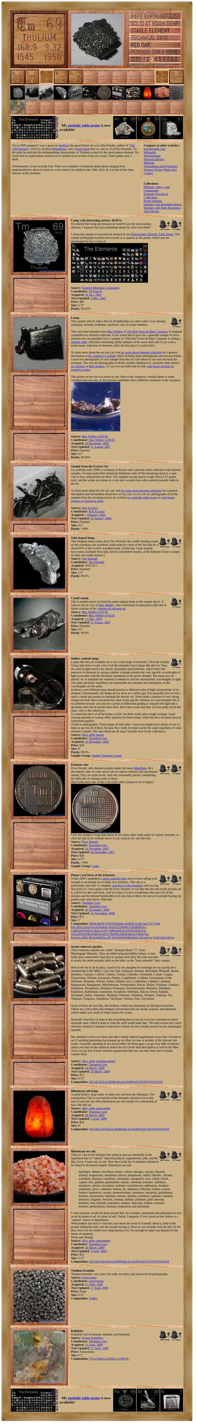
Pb (111, 934)
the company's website (102, 356)
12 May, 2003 (93, 619)
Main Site (170, 169)
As (97, 927)
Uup (155, 937)
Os (92, 934)
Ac (134, 934)
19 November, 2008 (97, 909)
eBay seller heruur (93, 734)
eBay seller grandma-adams (98, 1061)
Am (76, 937)
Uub (139, 937)
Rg (135, 937)
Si (128, 923)
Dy (133, 930)
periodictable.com (154, 149)
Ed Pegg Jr (95, 291)
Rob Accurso (90, 508)
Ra (130, 934)
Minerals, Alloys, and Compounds (157, 188)
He (93, 923)
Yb (73, 934)
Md (99, 937)
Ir (95, 934)
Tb (129, 930)
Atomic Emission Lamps (107, 755)
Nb (122, 927)
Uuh (161, 937)
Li (96, 923)
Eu (122, 930)
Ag (144, 927)
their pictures (97, 366)
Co (76, 927)
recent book (82, 149)
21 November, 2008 (103, 913)
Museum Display (154, 159)
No (103, 937)
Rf (109, 937)
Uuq (149, 937)
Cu (82, 927)
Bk (85, 937)
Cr (154, 923)
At (121, 934)
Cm (81, 937)
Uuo (171, 937)
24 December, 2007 (97, 848)
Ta (83, 934)
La (99, 930)
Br (103, 927)
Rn (124, 934)
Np (147, 934)
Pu (72, 937)
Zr (119, 927)
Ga (90, 927)
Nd (110, 930)
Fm (95, 937)
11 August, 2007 (101, 446)
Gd (126, 930)
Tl (108, 934)
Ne (114, 923)
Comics (148, 173)
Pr (106, 930)
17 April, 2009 (94, 1284)
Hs (124, 937)
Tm (144, 930)
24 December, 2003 (97, 741)
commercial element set (111, 608)
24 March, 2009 (94, 1068)
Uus (166, 937)
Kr (106, 927)
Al (125, 923)
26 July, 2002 (93, 294)
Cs (93, 930)
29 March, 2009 (100, 1071)
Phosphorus (59, 149)
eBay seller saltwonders (96, 1108)
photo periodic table (115, 878)
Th (137, 934)
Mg (121, 923)
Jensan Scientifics (92, 1337)
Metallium (140, 768)
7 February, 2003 (95, 515)
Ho (137, 930)
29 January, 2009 (101, 518)
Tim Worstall (89, 558)
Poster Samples (153, 201)
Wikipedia (150, 152)
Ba (96, 930)
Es (91, 937)
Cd (73, 930)
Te (85, 930)
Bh (121, 937)
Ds (131, 937)
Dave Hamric (90, 841)
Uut (144, 937)
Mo (126, 927)
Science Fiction (153, 169)
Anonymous (89, 1277)
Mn (158, 923)
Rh (137, 927)
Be (99, 923)
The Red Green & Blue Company (147, 331)
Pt (97, 934)
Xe (89, 930)
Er (140, 930)
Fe (72, 927)
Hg (105, 934)
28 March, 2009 (94, 1115)
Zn (86, 927)
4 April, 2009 (99, 1251)
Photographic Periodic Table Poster (152, 234)
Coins (95, 866)
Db (114, 937)
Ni (79, 927)
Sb (82, 930)
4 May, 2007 (98, 298)
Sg (117, 937)
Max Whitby (115, 331)
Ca (143, 923)
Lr (106, 937)
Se (100, 927)
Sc (146, 923)
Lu (76, 934)
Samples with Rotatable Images (163, 204)
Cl (134, 923)
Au (101, 934)
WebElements (152, 155)
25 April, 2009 (94, 1344)
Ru (133, 927)
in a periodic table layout (142, 497)
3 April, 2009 (99, 1118)
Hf (80, 934)
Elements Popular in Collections (156, 195)
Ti (149, 923)
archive (63, 145)
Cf (88, 937)
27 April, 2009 (99, 1348)
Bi (114, 934)
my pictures (78, 366)
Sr (114, 927)
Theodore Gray (98, 738)
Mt (128, 937)
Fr (127, 934)
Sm (118, 930)
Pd (140, 927)
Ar (137, 923)
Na (117, 923)
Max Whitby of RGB (95, 436)
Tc (130, 927)
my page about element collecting (141, 352)
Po (117, 934)
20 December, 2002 (97, 443)
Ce (103, 930)
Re (89, 934)
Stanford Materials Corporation (100, 287)
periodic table (79, 342)
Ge (93, 927)
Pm (114, 930)
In (76, 930)
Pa (141, 934)
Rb (111, 927)
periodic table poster (84, 125)
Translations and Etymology (161, 166)
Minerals (149, 162)
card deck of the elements (127, 885)
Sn (78, 930)
